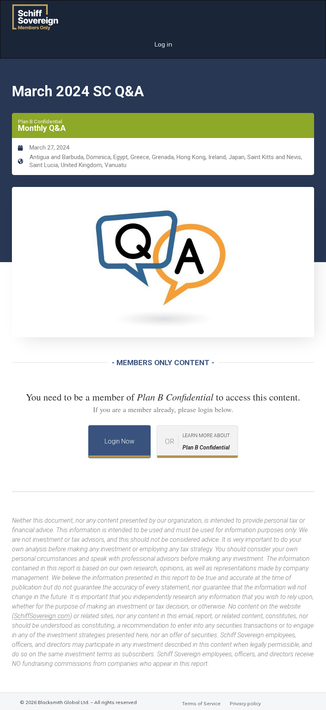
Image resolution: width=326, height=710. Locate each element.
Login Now (119, 441)
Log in (163, 44)
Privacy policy (245, 703)
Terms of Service (201, 703)
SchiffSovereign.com (42, 616)
